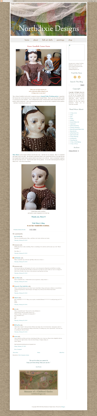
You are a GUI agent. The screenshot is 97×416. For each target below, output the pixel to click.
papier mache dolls (74, 134)
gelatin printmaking (74, 125)
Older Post (62, 352)
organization (73, 123)
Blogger (63, 406)
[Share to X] (33, 229)
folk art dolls (47, 40)
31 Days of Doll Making (75, 142)
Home (38, 352)
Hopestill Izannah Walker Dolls (77, 129)
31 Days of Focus (74, 143)
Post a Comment (18, 349)
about (35, 40)
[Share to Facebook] (34, 229)
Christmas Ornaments (75, 127)
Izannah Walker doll (74, 122)
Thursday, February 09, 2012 (20, 240)
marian (15, 336)
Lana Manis (17, 277)
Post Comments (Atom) (24, 355)
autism (71, 114)
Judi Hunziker (17, 258)
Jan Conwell (17, 236)
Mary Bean (16, 155)
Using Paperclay (73, 140)
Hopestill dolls (73, 131)
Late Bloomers (73, 138)
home (27, 40)
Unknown (16, 297)
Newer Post (15, 352)
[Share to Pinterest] (35, 229)
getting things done (74, 133)
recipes (71, 118)
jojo (15, 309)
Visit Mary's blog (38, 223)
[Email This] (30, 229)
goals (71, 116)
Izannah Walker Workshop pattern (49, 96)
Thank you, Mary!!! (38, 216)
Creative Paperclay (74, 136)
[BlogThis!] (31, 229)
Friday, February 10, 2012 (20, 346)
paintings (60, 40)
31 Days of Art (73, 113)
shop (70, 40)
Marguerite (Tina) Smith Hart (21, 286)
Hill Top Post (17, 325)
